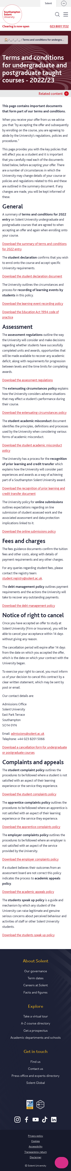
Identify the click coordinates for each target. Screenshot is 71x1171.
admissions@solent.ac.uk (27, 733)
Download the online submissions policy (29, 531)
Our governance (35, 970)
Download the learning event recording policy (32, 303)
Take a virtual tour (35, 1016)
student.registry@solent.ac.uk (22, 578)
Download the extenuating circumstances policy (34, 412)
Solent (48, 3)
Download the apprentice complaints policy (31, 827)
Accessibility (35, 1146)
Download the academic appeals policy (28, 892)
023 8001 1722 (59, 26)
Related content (51, 93)
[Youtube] (36, 1121)
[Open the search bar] (57, 14)
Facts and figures (35, 992)
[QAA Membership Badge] (40, 1105)
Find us (35, 1061)
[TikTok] (45, 1121)
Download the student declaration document (32, 276)
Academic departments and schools (35, 1037)
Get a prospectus (35, 1030)
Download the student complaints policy (29, 794)
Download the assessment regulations (27, 380)
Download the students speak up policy (28, 935)
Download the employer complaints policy (30, 859)
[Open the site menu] (65, 14)
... (11, 39)
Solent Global (35, 1082)
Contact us (35, 1068)
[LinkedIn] (54, 1121)
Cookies (35, 1141)
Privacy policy (35, 1135)
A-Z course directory (35, 1023)
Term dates (36, 977)
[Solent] (12, 14)
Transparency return (35, 1152)
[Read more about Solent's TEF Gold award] (30, 1105)
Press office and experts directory (35, 1075)
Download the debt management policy (28, 606)
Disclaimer (35, 1157)
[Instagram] (17, 1121)
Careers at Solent (35, 984)
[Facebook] (26, 1121)
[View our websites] (64, 3)
